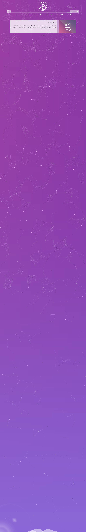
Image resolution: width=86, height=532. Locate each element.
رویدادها (27, 15)
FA (8, 11)
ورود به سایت (73, 11)
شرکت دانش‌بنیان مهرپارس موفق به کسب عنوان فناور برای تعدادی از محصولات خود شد (36, 23)
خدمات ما (59, 15)
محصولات (48, 15)
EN (10, 11)
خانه (68, 15)
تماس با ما (17, 15)
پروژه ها (37, 15)
